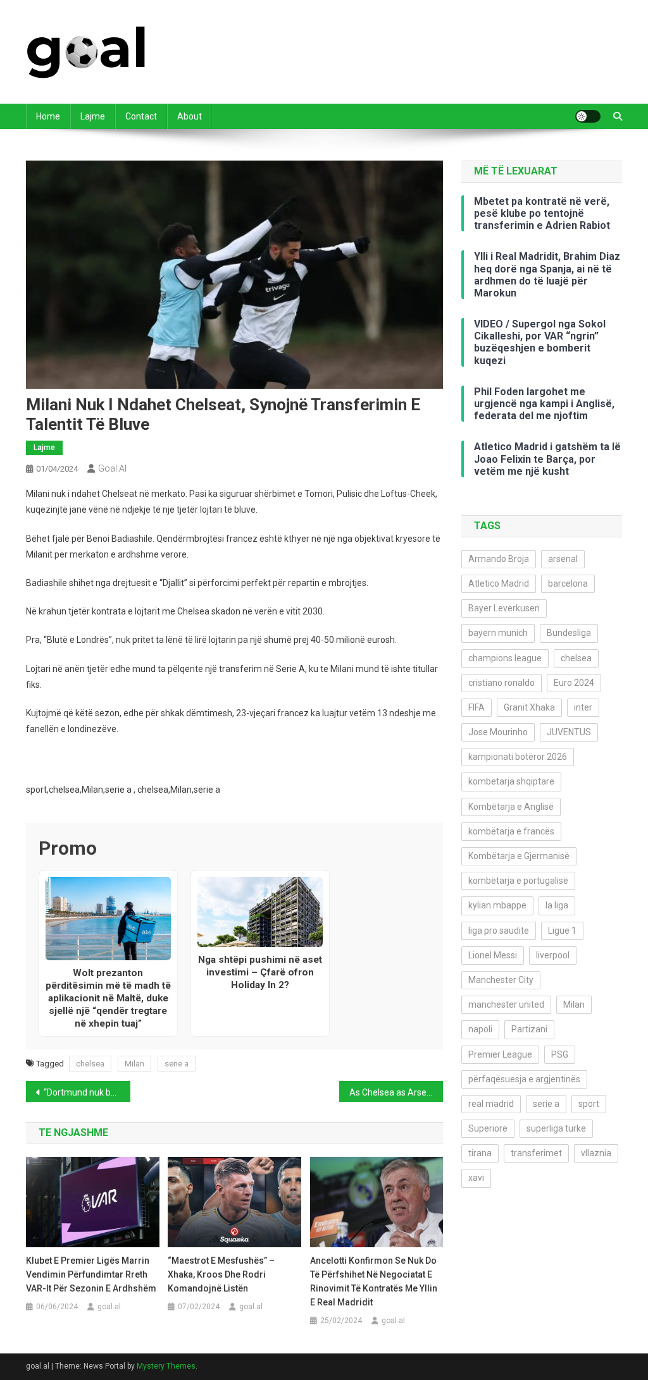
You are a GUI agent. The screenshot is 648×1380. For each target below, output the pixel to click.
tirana (480, 1153)
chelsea (90, 1063)
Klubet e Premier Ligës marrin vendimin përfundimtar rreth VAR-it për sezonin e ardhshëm (91, 1274)
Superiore (488, 1128)
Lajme (92, 116)
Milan (134, 1063)
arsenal (563, 559)
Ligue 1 (562, 930)
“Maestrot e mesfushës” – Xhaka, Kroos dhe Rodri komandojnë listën (221, 1274)
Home (48, 116)
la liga (556, 905)
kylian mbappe (497, 905)
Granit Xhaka (529, 707)
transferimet (536, 1153)
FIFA (476, 707)
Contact (141, 116)
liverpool (553, 955)
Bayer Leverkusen (504, 608)
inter (583, 707)
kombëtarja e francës (511, 831)
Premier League (500, 1054)
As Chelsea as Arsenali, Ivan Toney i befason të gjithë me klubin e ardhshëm (396, 1092)
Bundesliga (569, 633)
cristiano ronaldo (501, 683)
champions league (505, 658)
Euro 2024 (574, 683)
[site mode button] (588, 116)
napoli (480, 1029)
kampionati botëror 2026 (517, 757)
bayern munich (498, 633)
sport (588, 1104)
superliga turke (556, 1128)
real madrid (491, 1104)
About (189, 116)
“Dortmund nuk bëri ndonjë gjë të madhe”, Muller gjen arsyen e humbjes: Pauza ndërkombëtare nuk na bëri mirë (87, 1092)
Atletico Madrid (498, 583)
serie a (177, 1063)
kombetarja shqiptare (511, 781)
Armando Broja (498, 559)
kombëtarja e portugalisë (518, 881)
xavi (476, 1178)
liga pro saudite (498, 930)
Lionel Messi (492, 955)
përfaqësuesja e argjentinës (524, 1079)
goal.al (112, 468)
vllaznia (596, 1153)
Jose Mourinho (498, 732)
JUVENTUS (569, 732)
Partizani (529, 1029)
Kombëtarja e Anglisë (511, 807)
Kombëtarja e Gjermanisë (519, 856)
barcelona (568, 583)
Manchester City (500, 980)
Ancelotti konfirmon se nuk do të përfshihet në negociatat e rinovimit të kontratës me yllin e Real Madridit (373, 1281)
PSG (559, 1054)
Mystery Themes (166, 1366)
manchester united (506, 1004)
